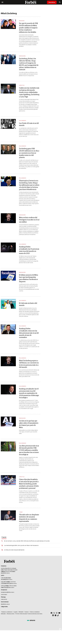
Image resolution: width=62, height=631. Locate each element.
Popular (4, 537)
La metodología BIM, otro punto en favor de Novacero (21, 545)
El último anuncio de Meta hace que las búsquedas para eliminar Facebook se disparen (28, 278)
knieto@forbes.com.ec (12, 583)
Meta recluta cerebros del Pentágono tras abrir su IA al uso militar (29, 220)
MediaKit (21, 611)
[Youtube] (59, 613)
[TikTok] (58, 615)
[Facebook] (51, 613)
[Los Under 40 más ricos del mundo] (8, 124)
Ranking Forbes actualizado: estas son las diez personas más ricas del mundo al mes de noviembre (29, 333)
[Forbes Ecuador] (31, 2)
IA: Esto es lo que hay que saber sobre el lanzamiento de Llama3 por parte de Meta (28, 424)
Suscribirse (52, 2)
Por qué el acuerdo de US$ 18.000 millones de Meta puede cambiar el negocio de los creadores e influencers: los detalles (28, 28)
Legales (15, 611)
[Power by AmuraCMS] (31, 620)
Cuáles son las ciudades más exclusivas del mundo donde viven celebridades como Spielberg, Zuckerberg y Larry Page (29, 92)
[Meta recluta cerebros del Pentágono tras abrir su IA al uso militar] (8, 218)
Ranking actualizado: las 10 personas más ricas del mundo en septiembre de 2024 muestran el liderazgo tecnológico (29, 393)
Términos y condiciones (6, 611)
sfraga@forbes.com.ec (9, 587)
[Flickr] (55, 615)
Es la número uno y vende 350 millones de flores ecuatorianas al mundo (27, 541)
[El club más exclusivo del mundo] (8, 304)
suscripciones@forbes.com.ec (7, 592)
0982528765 (4, 599)
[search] (59, 2)
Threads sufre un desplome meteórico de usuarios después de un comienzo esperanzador (29, 518)
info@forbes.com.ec (5, 573)
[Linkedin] (53, 615)
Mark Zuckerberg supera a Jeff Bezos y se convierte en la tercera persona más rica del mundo (29, 364)
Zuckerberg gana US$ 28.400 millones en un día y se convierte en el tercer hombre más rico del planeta (29, 153)
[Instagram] (56, 613)
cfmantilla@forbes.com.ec (6, 579)
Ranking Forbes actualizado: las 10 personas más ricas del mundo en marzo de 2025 (29, 250)
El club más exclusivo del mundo (28, 304)
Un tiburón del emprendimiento (14, 550)
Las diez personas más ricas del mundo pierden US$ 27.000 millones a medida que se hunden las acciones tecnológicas (29, 450)
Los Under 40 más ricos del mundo (29, 124)
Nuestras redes (10, 613)
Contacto (26, 611)
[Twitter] (54, 613)
